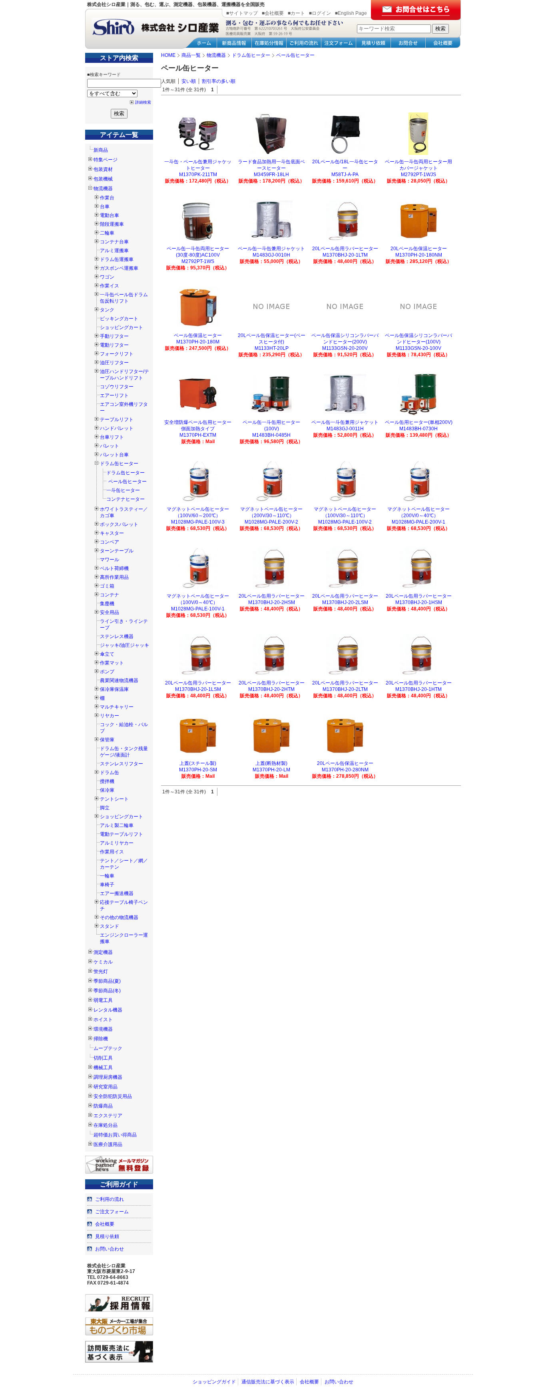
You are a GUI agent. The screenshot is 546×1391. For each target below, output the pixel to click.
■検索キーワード (104, 74)
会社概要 (104, 1224)
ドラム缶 (109, 772)
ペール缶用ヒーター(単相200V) (418, 422)
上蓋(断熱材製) (271, 763)
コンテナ (109, 595)
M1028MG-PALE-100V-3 (198, 522)
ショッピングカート (121, 327)
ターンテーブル (117, 551)
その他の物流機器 (119, 917)
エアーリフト (114, 395)
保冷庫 (107, 790)
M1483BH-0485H (271, 435)
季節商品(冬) (107, 991)
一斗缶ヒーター (123, 490)
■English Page (351, 13)
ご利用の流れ (109, 1199)
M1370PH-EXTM (197, 435)
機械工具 (103, 1067)
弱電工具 (103, 1000)
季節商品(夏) (107, 981)
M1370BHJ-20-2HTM (271, 689)
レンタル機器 (108, 1010)
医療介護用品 (108, 1144)
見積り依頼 (107, 1236)
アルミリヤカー (117, 843)
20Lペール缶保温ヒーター (419, 248)
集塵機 (107, 603)
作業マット (112, 663)
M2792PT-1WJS (418, 174)
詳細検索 (143, 102)
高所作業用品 (114, 577)
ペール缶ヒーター (127, 481)
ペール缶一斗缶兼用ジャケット (271, 248)
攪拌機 (107, 781)
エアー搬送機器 (117, 893)
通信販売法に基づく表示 (267, 1382)
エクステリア (108, 1115)
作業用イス (112, 852)
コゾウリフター (117, 386)
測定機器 (103, 952)
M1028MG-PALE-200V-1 (418, 522)
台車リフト (112, 437)
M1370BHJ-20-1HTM (418, 689)
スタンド (109, 926)
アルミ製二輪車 (117, 825)
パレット (109, 446)
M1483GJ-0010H (271, 255)
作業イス (109, 286)
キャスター (112, 533)
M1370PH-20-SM (198, 770)
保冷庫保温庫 (114, 689)
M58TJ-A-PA (345, 174)
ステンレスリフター (121, 764)
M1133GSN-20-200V (345, 348)
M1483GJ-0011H (345, 429)
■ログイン (320, 13)
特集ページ (106, 160)
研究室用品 (106, 1087)
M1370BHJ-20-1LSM (198, 689)
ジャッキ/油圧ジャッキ (124, 645)
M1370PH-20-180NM (418, 255)
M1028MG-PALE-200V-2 (271, 522)
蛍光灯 (101, 971)
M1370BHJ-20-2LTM (345, 689)
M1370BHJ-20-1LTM (345, 255)
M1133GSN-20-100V (418, 348)
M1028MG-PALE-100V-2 (345, 522)
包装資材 (103, 169)
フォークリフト (117, 354)
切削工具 (103, 1058)
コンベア (109, 542)
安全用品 (109, 612)
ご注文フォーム (112, 1211)
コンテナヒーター (125, 499)
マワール (109, 559)
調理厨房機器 (108, 1077)
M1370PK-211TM (198, 174)
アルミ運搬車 (114, 250)
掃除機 (101, 1039)
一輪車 (107, 876)
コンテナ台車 (114, 242)
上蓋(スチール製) (197, 763)
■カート (296, 13)
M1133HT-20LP (272, 348)
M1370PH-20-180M (197, 342)
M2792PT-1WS (197, 261)
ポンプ (107, 671)
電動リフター (114, 345)
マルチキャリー (117, 707)
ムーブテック (108, 1048)
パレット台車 (114, 455)
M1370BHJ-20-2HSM (271, 602)
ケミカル (103, 962)
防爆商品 (103, 1106)
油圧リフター (114, 362)
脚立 (105, 808)
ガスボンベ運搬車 (119, 268)
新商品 (101, 150)
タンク (107, 310)
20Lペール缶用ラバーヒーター (345, 248)
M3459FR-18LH (271, 174)
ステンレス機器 (117, 636)
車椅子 (107, 884)
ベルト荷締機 (114, 568)
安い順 (188, 81)
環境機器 (103, 1029)
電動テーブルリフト (121, 834)
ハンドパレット (117, 428)
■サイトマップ (242, 13)
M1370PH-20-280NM (345, 770)
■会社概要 (273, 13)
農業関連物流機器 (119, 680)
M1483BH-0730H (418, 429)
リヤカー (109, 716)
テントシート (114, 799)
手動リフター (114, 336)
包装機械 (103, 179)
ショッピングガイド (214, 1382)
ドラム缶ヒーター (119, 463)
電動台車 (109, 215)
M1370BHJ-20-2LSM (345, 602)
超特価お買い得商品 (115, 1135)
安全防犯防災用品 (113, 1096)
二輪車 (107, 233)
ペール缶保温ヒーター (198, 335)
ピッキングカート (119, 318)
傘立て (107, 654)
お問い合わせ (109, 1249)
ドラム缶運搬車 (117, 259)
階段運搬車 (112, 224)
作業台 (107, 198)
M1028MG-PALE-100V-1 (198, 609)
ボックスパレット (119, 524)
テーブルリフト (117, 419)
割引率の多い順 (218, 81)
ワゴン (107, 277)
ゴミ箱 (107, 586)
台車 (105, 206)
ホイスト (103, 1019)
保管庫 (107, 740)
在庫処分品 (106, 1125)
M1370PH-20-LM (271, 770)
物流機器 (103, 188)
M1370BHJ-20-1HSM (418, 602)
